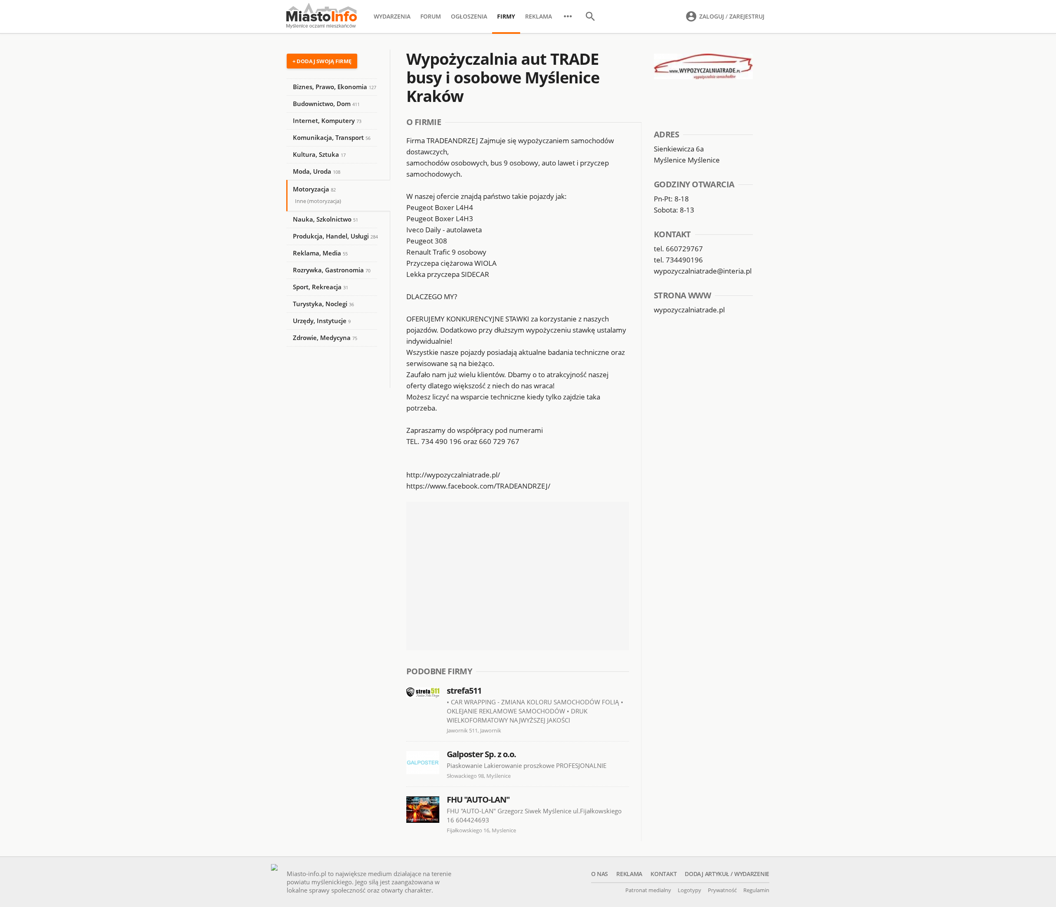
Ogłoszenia (469, 16)
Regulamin (756, 890)
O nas (599, 874)
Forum (430, 16)
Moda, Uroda (316, 171)
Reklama (538, 16)
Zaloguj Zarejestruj (731, 16)
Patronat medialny (648, 890)
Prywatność (722, 890)
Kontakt (663, 874)
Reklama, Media (320, 253)
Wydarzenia (392, 16)
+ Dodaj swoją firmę (321, 61)
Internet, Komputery (327, 120)
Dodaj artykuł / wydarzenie (727, 874)
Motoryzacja (314, 189)
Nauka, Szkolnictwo (325, 219)
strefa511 (464, 690)
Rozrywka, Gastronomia (331, 270)
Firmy (506, 16)
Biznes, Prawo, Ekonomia (334, 87)
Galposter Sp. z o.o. (481, 754)
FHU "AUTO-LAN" (478, 799)
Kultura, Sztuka (319, 154)
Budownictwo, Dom (326, 103)
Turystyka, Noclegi (323, 304)
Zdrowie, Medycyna (325, 337)
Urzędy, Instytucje (322, 321)
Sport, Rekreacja (320, 287)
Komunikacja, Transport (331, 137)
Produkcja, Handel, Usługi (335, 236)
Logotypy (689, 890)
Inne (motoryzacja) (318, 201)
